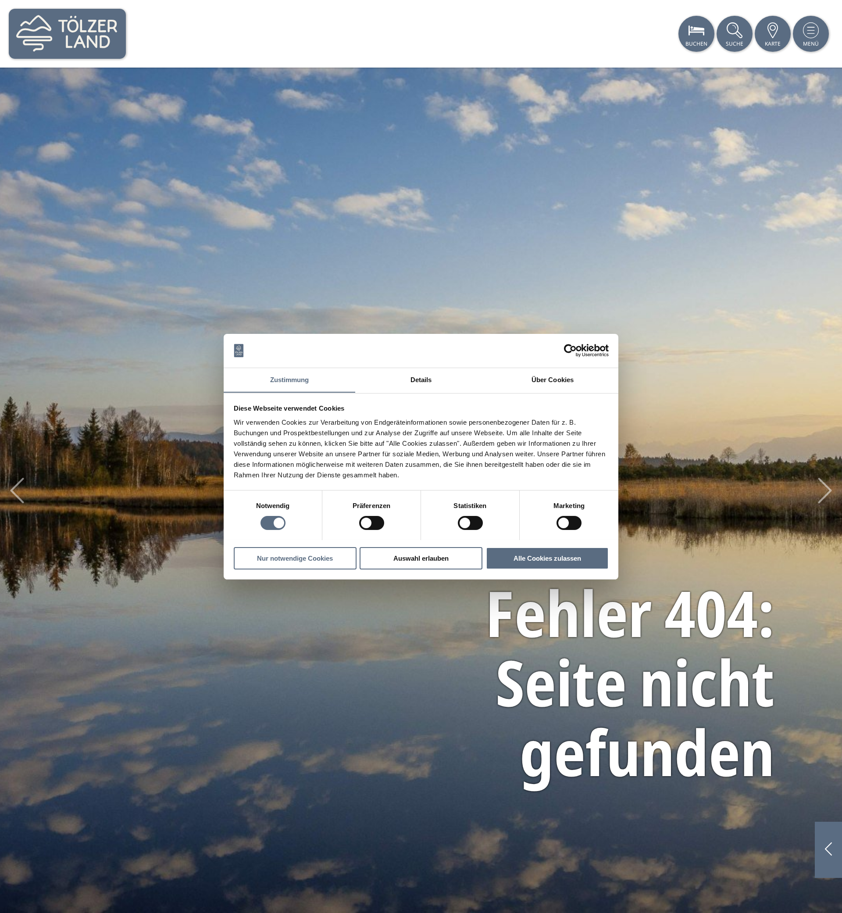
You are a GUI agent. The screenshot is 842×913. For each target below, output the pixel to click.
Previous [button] (17, 490)
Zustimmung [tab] (289, 379)
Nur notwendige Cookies (295, 558)
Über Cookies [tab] (553, 379)
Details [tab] (421, 379)
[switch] (371, 523)
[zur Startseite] (67, 34)
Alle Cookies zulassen (547, 558)
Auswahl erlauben (421, 558)
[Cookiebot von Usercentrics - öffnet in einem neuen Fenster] (570, 350)
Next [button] (825, 490)
